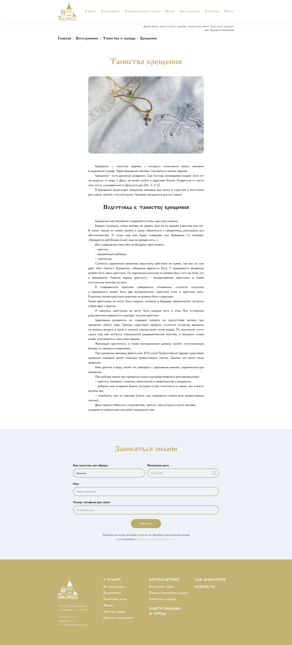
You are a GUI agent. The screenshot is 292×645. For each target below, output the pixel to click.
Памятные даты (115, 599)
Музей (170, 11)
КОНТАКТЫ (205, 587)
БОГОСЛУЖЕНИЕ (164, 580)
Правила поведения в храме (168, 592)
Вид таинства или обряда (90, 465)
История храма (113, 586)
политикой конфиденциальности (156, 539)
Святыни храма (114, 611)
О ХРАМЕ (112, 580)
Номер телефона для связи (91, 502)
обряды (171, 599)
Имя (76, 484)
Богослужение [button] (110, 11)
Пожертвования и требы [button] (142, 11)
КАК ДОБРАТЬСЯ (210, 580)
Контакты (212, 11)
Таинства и (157, 599)
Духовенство (112, 592)
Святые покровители (118, 617)
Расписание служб (161, 586)
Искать (229, 11)
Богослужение (87, 38)
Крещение (148, 38)
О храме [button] (90, 11)
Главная (64, 38)
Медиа (108, 605)
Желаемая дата (158, 465)
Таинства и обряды (119, 38)
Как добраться (190, 11)
